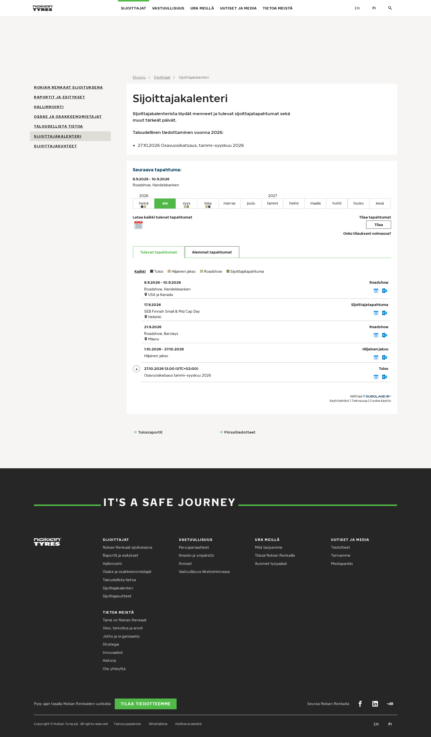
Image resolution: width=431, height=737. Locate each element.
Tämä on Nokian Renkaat (124, 620)
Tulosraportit (150, 432)
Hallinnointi (49, 107)
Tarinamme (340, 555)
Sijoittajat (133, 8)
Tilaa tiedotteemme (146, 703)
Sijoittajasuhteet (55, 146)
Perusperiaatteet (194, 547)
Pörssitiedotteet (239, 432)
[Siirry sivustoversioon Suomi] (374, 8)
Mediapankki (342, 563)
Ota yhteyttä (114, 669)
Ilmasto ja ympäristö (196, 555)
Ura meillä (202, 8)
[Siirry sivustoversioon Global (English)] (357, 8)
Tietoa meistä (278, 8)
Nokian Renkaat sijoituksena (68, 87)
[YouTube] (390, 704)
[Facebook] (360, 704)
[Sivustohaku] (390, 8)
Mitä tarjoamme (268, 547)
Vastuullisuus (168, 8)
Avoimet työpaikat (271, 563)
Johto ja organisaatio (121, 636)
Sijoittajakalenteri (57, 136)
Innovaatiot (113, 652)
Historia (109, 660)
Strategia (111, 644)
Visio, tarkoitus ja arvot (123, 628)
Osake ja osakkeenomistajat (68, 117)
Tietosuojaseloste (127, 724)
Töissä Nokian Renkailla (275, 555)
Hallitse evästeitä (188, 724)
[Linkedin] (375, 704)
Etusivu (139, 77)
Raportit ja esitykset (59, 97)
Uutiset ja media (238, 8)
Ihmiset (185, 563)
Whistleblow (158, 724)
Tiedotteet (340, 547)
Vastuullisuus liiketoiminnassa (204, 571)
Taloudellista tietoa (58, 126)
